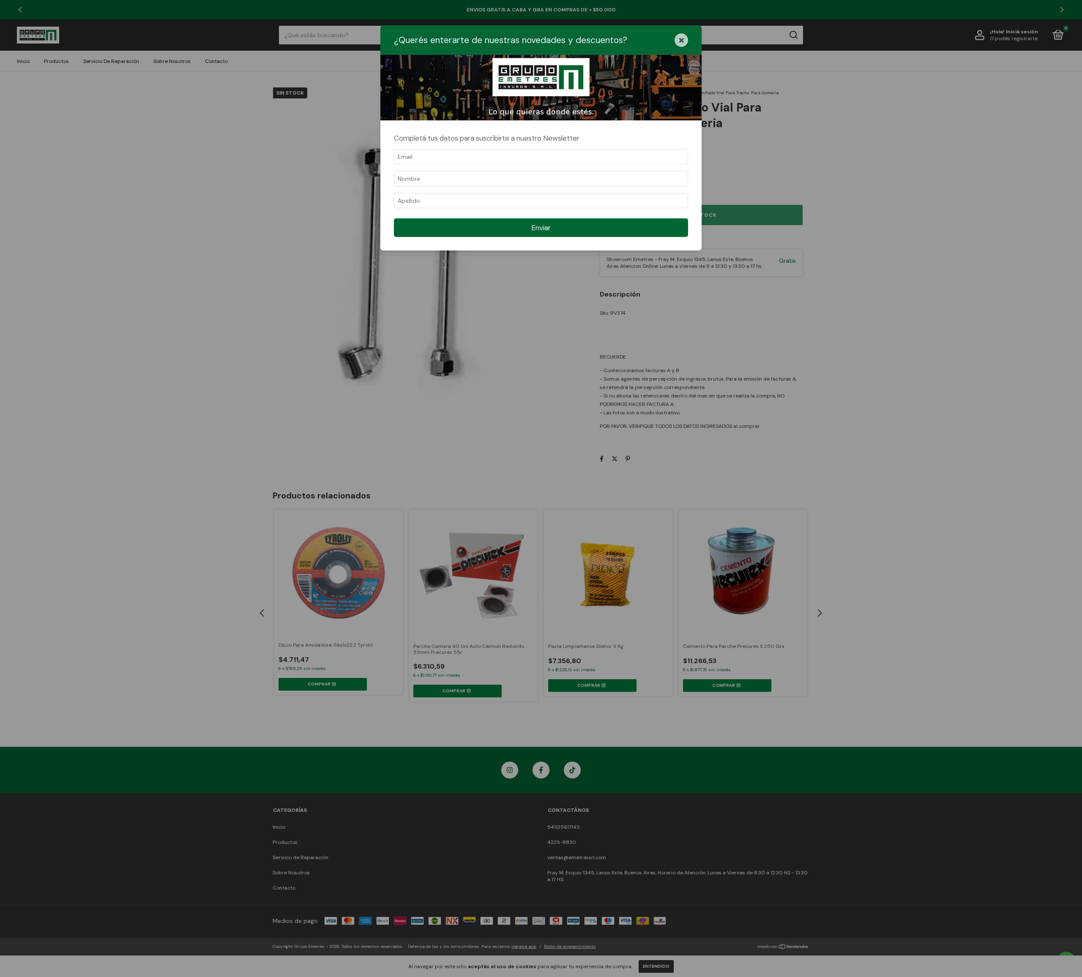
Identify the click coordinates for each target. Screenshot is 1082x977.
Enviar (541, 227)
